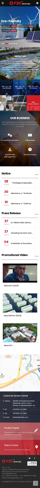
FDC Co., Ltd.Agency (20, 87)
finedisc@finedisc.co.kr (15, 478)
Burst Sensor (26, 26)
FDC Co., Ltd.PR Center (33, 87)
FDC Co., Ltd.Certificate (6, 87)
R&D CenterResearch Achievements (19, 104)
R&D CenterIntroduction (7, 103)
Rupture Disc (9, 26)
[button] (3, 43)
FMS (33, 103)
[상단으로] (35, 483)
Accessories (9, 30)
